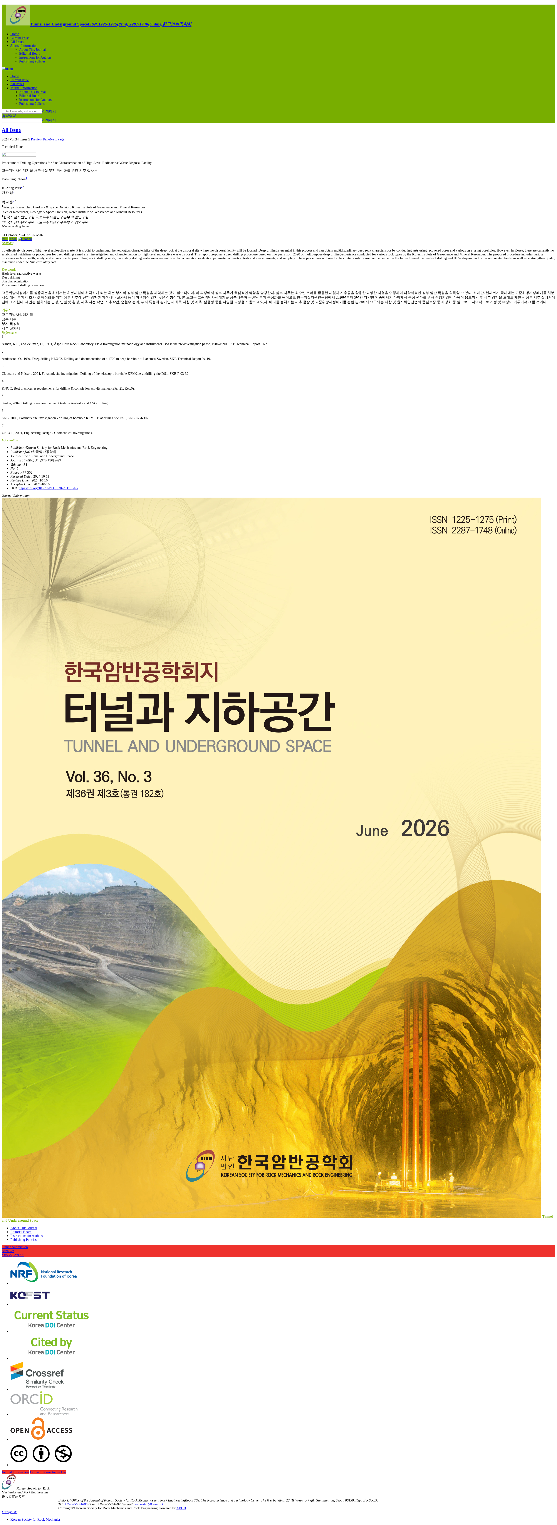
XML (13, 239)
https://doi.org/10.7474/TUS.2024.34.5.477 (48, 488)
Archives (13, 1253)
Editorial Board (29, 53)
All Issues (17, 42)
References (9, 332)
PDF (5, 239)
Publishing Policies (32, 61)
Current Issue (19, 38)
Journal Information (23, 45)
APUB (181, 1508)
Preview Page (40, 139)
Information (10, 440)
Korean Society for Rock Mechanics (35, 1519)
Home (14, 34)
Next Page (57, 139)
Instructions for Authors (35, 57)
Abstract (7, 243)
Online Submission (15, 1247)
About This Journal (32, 49)
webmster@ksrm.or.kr (149, 1504)
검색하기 (49, 111)
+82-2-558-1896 (75, 1504)
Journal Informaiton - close (48, 1472)
